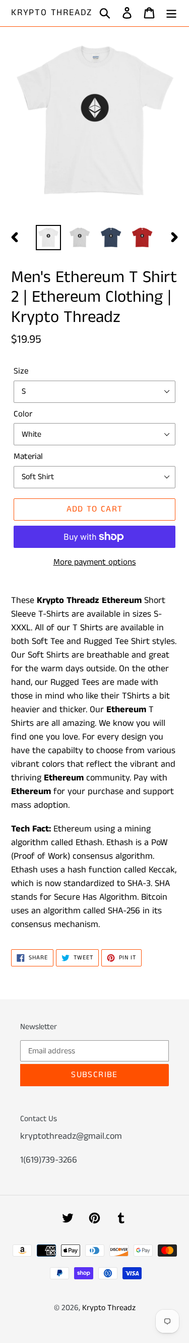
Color (23, 414)
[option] (48, 237)
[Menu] (171, 13)
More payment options (94, 562)
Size (21, 371)
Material (28, 456)
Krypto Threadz (51, 13)
